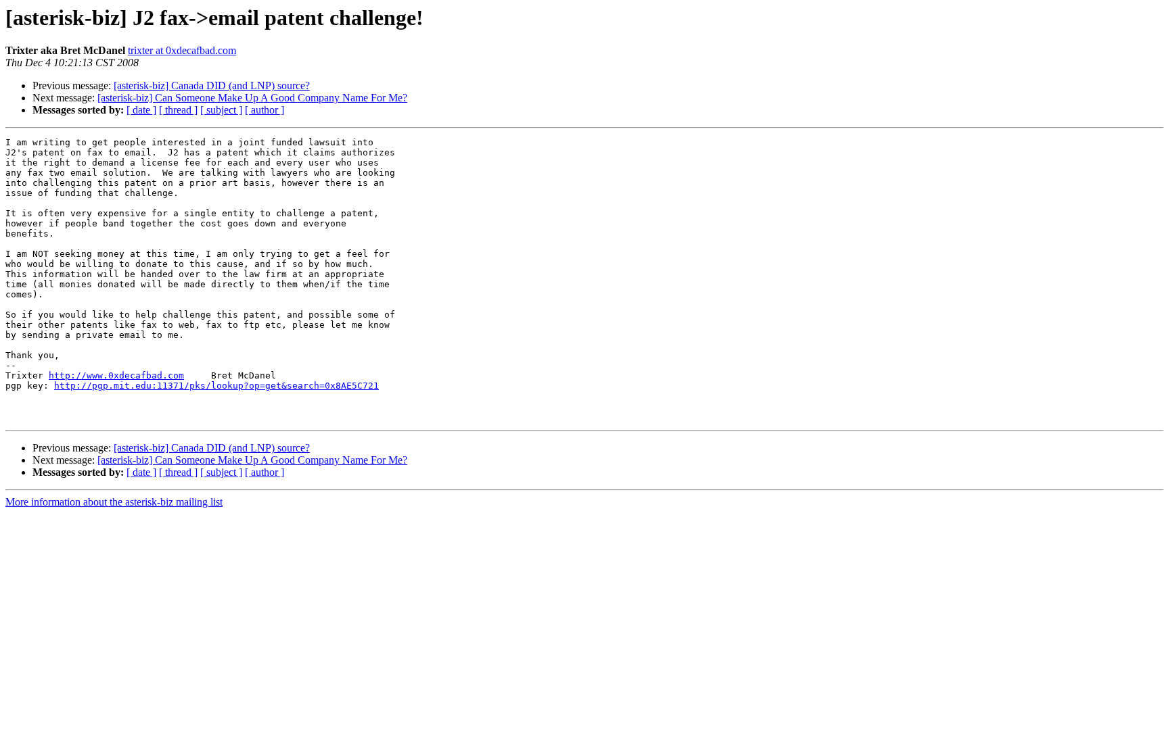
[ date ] (141, 110)
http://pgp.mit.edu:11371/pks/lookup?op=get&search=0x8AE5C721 (216, 386)
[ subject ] (221, 110)
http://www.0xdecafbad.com (116, 375)
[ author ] (264, 110)
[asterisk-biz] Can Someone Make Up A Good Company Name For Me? (252, 97)
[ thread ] (178, 110)
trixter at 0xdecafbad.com (182, 50)
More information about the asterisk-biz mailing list (114, 502)
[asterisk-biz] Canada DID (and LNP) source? (212, 85)
